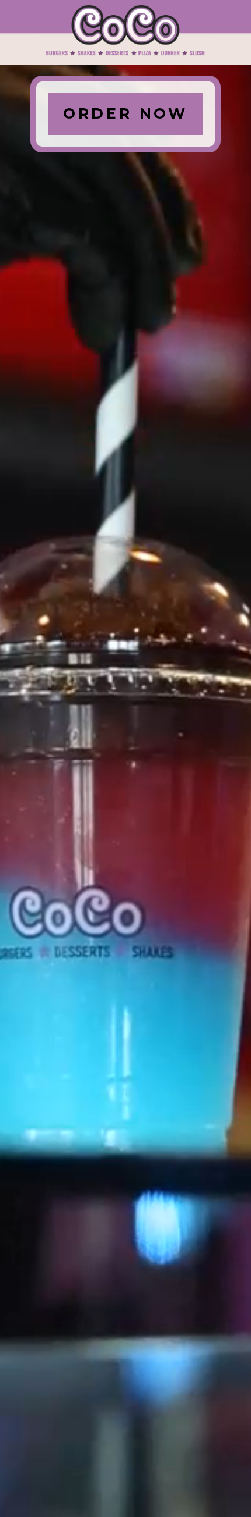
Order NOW (125, 113)
